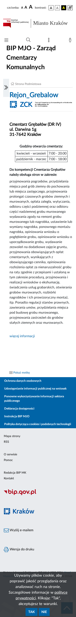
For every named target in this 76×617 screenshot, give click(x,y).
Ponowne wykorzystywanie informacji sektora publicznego (34, 398)
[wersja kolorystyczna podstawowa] (51, 8)
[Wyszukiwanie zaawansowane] (28, 40)
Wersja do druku (21, 549)
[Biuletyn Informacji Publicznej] (38, 494)
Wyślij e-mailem (21, 530)
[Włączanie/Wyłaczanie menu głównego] (6, 41)
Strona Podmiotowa (28, 84)
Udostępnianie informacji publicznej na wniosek (35, 388)
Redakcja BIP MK (15, 472)
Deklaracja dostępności (19, 408)
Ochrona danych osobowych (22, 380)
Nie (44, 612)
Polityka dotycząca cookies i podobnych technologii (37, 424)
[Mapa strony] (49, 41)
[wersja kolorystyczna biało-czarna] (57, 8)
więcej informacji (22, 336)
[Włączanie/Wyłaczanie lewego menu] (6, 88)
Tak (31, 612)
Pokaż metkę (21, 372)
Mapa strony (12, 436)
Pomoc (8, 460)
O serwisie (10, 454)
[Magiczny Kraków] (38, 513)
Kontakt (9, 478)
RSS (6, 441)
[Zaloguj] (71, 41)
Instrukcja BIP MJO (16, 416)
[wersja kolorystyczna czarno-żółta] (63, 8)
